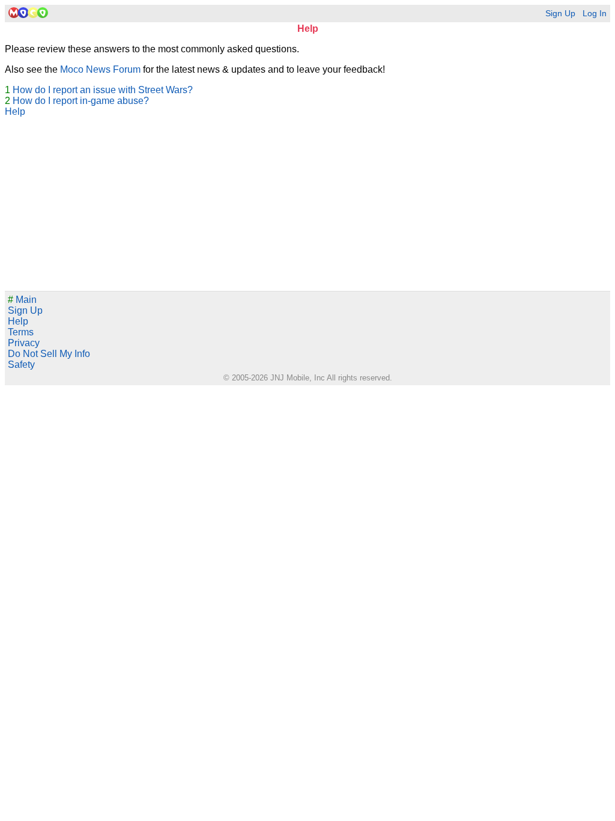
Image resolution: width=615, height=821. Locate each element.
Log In (595, 13)
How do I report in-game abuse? (81, 101)
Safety (21, 364)
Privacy (24, 343)
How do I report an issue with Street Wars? (103, 90)
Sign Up (560, 13)
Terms (21, 332)
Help (15, 111)
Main (22, 300)
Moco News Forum (100, 69)
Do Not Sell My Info (49, 354)
